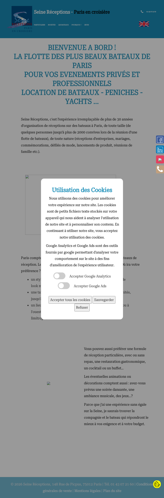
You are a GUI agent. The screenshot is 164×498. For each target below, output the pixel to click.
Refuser (82, 307)
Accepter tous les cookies (70, 300)
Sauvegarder (104, 300)
